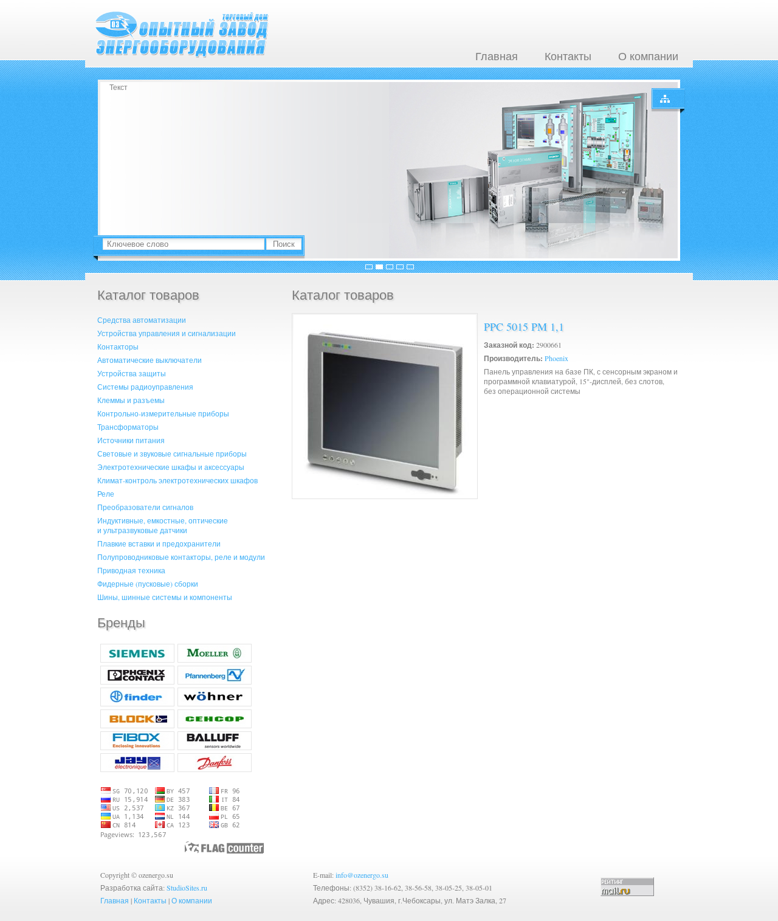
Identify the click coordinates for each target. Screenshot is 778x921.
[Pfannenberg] (214, 681)
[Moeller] (214, 659)
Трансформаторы (128, 427)
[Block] (137, 725)
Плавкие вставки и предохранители (159, 543)
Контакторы (118, 346)
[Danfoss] (214, 769)
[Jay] (137, 769)
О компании (648, 56)
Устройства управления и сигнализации (166, 333)
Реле (105, 493)
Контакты (568, 56)
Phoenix (556, 358)
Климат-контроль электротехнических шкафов (177, 480)
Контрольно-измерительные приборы (163, 413)
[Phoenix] (137, 681)
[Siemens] (137, 659)
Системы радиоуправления (145, 387)
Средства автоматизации (141, 320)
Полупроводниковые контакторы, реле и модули (181, 557)
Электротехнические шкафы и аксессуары (170, 467)
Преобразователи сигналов (145, 507)
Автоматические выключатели (149, 360)
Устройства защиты (131, 373)
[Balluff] (214, 747)
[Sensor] (214, 725)
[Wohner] (214, 703)
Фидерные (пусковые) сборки (147, 583)
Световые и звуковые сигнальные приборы (172, 453)
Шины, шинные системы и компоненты (164, 597)
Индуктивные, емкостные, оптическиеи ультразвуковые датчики (162, 525)
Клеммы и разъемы (131, 400)
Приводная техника (131, 570)
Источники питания (131, 440)
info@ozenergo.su (362, 875)
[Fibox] (137, 747)
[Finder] (137, 703)
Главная (496, 56)
